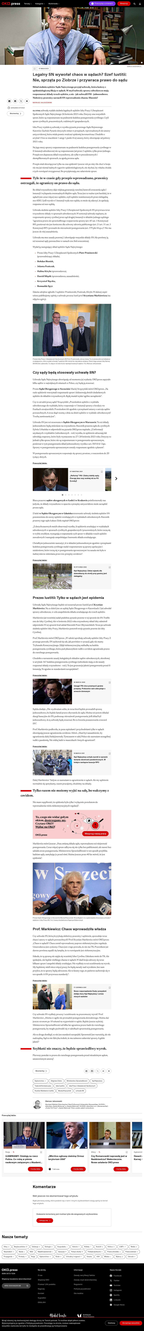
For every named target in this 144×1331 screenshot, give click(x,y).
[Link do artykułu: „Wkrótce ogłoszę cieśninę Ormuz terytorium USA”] (67, 1135)
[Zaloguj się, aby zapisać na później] (41, 1152)
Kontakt (41, 1293)
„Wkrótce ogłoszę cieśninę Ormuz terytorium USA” (66, 1158)
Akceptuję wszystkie (131, 1323)
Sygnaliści (42, 1298)
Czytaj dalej (35, 1169)
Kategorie (39, 4)
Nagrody (41, 1289)
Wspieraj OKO (43, 1280)
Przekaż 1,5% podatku (46, 1284)
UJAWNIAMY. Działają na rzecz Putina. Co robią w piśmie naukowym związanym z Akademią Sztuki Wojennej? (23, 1159)
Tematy (27, 4)
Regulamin (78, 1284)
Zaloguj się (43, 1220)
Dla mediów (78, 1293)
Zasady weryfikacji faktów (84, 1275)
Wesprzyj (124, 3)
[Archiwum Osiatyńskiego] (85, 1316)
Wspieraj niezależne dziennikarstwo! (16, 1279)
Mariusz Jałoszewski (53, 1101)
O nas (40, 1275)
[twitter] (97, 1071)
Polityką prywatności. (35, 1323)
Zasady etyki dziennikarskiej (85, 1280)
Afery (93, 1152)
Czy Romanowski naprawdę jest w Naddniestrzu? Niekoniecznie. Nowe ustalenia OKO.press (109, 1159)
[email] (103, 1071)
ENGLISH (42, 1302)
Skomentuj (14, 113)
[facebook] (92, 1071)
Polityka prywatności (82, 1289)
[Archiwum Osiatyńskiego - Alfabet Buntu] (58, 1315)
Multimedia (53, 4)
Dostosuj (111, 1323)
